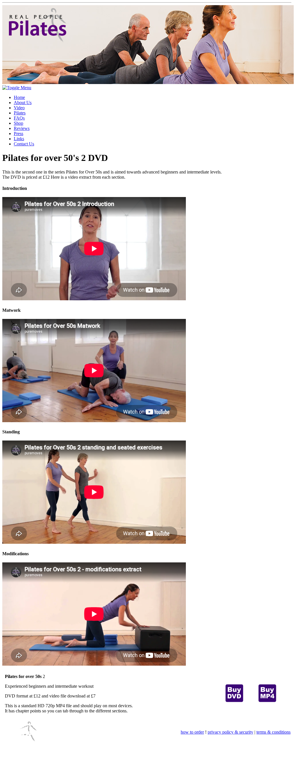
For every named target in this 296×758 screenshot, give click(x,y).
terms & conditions (273, 732)
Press (18, 133)
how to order (192, 732)
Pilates (20, 112)
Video (19, 107)
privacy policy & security (230, 732)
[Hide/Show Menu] (16, 87)
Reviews (22, 128)
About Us (23, 102)
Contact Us (24, 143)
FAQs (19, 118)
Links (19, 138)
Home (19, 97)
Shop (18, 123)
